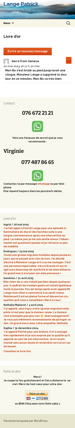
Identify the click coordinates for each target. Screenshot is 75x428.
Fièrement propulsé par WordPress (25, 420)
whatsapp (44, 183)
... (70, 61)
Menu (6, 23)
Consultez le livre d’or (17, 351)
